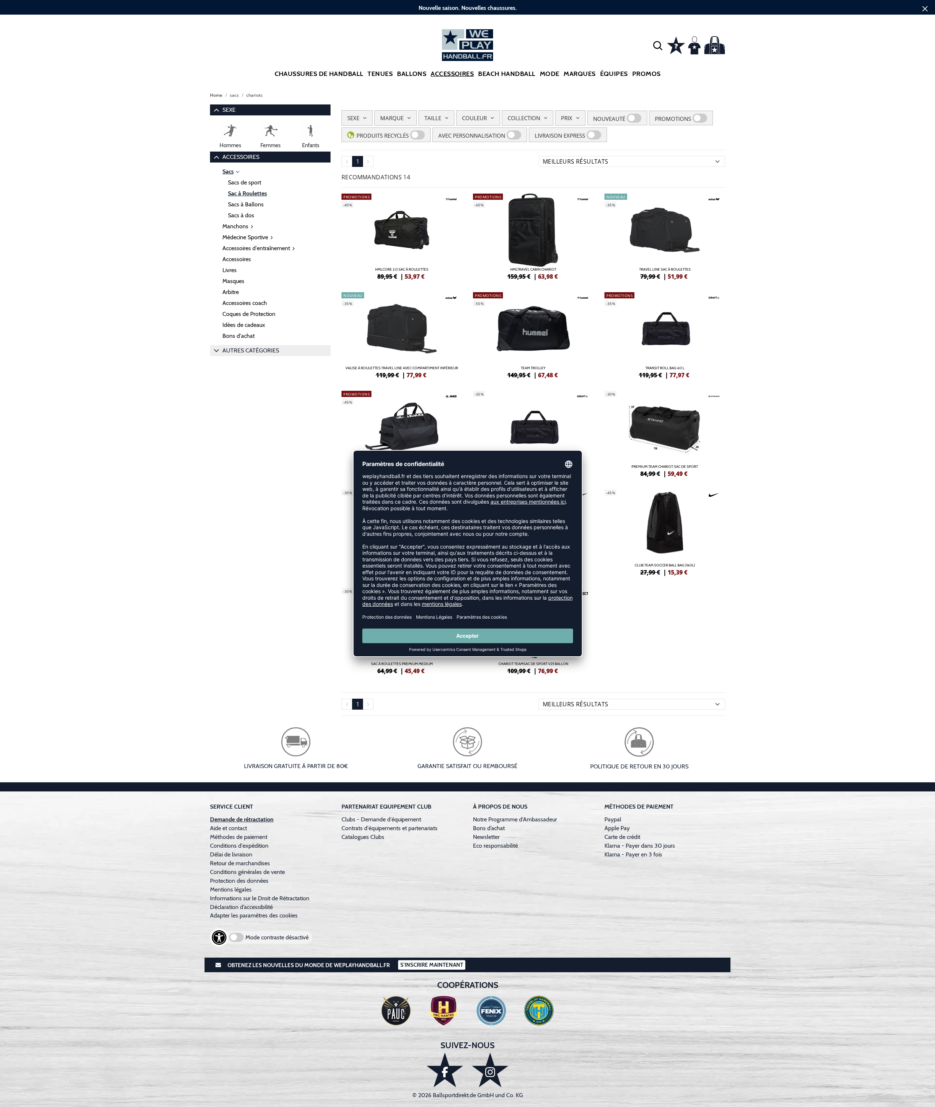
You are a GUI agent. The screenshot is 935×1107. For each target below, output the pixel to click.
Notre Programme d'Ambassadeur (515, 819)
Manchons (235, 226)
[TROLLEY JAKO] (402, 432)
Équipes (614, 74)
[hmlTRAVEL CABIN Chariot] (533, 235)
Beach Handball (506, 74)
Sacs (228, 171)
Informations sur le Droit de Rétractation (259, 898)
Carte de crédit (622, 836)
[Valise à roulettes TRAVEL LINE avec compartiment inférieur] (402, 334)
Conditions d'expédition (240, 845)
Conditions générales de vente (247, 872)
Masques (233, 281)
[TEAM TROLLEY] (533, 334)
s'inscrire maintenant (431, 965)
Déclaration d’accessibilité (241, 907)
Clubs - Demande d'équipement (381, 819)
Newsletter (486, 836)
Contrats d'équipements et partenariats (389, 828)
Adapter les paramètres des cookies (254, 915)
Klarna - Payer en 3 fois (633, 854)
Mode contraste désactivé (277, 937)
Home (216, 95)
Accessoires (452, 74)
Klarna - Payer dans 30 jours (639, 845)
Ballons (411, 74)
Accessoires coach (244, 302)
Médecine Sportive (245, 237)
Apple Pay (617, 828)
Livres (229, 270)
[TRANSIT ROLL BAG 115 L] (533, 432)
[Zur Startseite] (467, 45)
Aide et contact (228, 828)
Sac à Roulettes (247, 193)
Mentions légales (231, 889)
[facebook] (445, 1070)
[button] (657, 45)
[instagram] (490, 1070)
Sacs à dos (241, 215)
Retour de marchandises (240, 863)
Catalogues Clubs (362, 836)
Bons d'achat (238, 335)
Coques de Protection (248, 313)
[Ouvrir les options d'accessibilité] (219, 937)
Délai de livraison (231, 854)
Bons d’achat (489, 828)
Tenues (380, 74)
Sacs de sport (244, 182)
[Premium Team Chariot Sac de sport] (665, 432)
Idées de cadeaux (243, 324)
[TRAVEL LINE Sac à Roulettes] (665, 235)
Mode (550, 74)
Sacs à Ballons (246, 204)
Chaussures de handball (319, 74)
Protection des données (239, 880)
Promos (646, 74)
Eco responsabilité (495, 845)
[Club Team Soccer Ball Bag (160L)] (665, 531)
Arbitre (230, 292)
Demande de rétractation (242, 819)
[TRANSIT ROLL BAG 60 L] (665, 334)
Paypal (612, 819)
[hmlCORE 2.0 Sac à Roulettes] (402, 235)
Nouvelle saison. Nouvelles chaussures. (468, 7)
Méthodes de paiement (240, 836)
